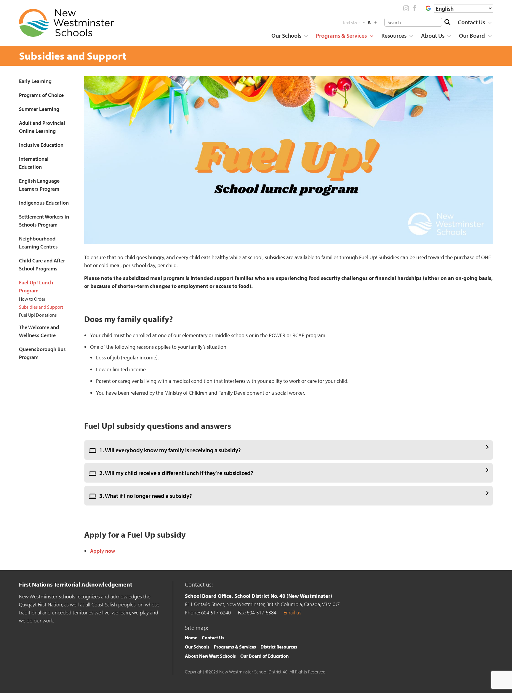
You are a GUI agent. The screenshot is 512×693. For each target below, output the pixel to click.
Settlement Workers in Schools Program (44, 220)
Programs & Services (341, 35)
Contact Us (471, 22)
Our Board (472, 35)
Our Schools (286, 35)
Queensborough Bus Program (42, 353)
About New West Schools (210, 656)
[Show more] (490, 22)
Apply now (102, 550)
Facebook (414, 8)
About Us (432, 35)
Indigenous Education (44, 202)
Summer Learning (39, 109)
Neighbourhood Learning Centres (38, 242)
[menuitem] (472, 22)
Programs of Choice (41, 95)
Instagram (406, 8)
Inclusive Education (41, 144)
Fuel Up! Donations (38, 315)
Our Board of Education (264, 656)
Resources (394, 35)
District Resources (278, 647)
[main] (288, 317)
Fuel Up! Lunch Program (36, 286)
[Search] (447, 22)
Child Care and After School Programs (42, 264)
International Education (34, 162)
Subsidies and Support (41, 307)
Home (191, 638)
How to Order (32, 299)
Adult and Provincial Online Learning (42, 127)
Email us (292, 612)
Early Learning (35, 81)
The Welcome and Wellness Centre (39, 331)
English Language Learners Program (39, 184)
